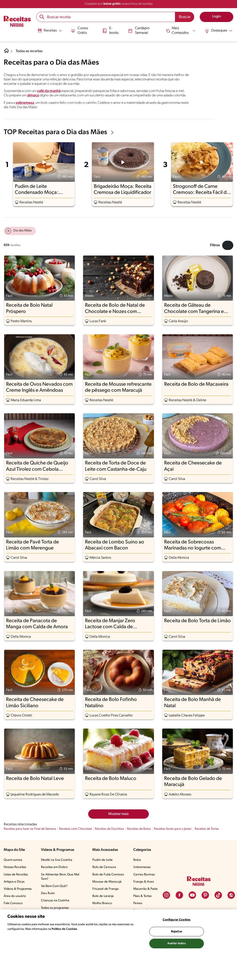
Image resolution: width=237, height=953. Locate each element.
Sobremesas (142, 867)
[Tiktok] (218, 895)
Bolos (137, 860)
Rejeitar (176, 931)
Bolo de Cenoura (104, 867)
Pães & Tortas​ (142, 896)
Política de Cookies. (65, 929)
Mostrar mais (118, 814)
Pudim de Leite (102, 860)
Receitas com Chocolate (75, 829)
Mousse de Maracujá (107, 882)
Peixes (137, 903)
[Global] (231, 895)
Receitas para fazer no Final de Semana (30, 829)
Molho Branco (102, 903)
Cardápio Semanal (142, 30)
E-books (113, 30)
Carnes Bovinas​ (144, 874)
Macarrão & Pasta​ (145, 889)
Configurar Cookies (176, 919)
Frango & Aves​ (143, 882)
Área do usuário (15, 896)
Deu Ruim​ (48, 893)
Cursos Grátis (83, 30)
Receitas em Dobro (54, 867)
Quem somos (13, 860)
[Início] (17, 22)
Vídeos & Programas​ (18, 889)
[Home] (6, 52)
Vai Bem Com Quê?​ (54, 886)
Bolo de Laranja (103, 896)
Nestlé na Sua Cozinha (56, 860)
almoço (33, 95)
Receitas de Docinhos (109, 829)
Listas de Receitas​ (16, 874)
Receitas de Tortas (207, 829)
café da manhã (49, 91)
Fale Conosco (13, 903)
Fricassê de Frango (105, 889)
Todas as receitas (29, 51)
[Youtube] (192, 895)
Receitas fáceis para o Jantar (173, 829)
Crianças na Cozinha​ (55, 900)
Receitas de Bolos (139, 829)
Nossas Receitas (15, 867)
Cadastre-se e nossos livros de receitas (119, 4)
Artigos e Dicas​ (14, 882)
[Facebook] (179, 895)
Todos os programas (55, 908)
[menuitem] (49, 32)
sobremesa (25, 103)
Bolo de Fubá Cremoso (108, 874)
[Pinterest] (205, 895)
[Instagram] (166, 895)
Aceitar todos (176, 943)
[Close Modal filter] (227, 245)
